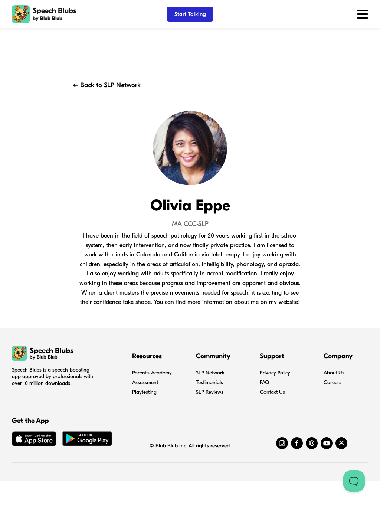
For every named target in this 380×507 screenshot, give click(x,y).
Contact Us (272, 392)
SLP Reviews (209, 392)
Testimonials (209, 382)
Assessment (145, 382)
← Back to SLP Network (107, 85)
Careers (332, 382)
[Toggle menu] (362, 14)
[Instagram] (282, 443)
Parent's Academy (152, 373)
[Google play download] (87, 440)
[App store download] (34, 440)
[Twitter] (341, 443)
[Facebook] (297, 443)
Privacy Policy (275, 373)
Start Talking (190, 14)
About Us (334, 373)
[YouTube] (326, 443)
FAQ (264, 382)
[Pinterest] (312, 443)
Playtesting (144, 392)
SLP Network (210, 373)
